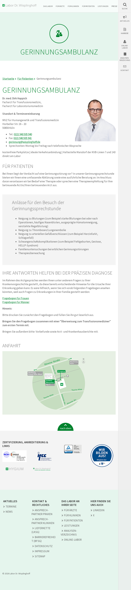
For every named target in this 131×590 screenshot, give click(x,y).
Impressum (42, 551)
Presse (114, 6)
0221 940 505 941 (23, 138)
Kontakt (125, 70)
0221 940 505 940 (23, 134)
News (9, 511)
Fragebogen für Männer (15, 302)
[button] (124, 6)
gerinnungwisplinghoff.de (24, 142)
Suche (124, 9)
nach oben (65, 428)
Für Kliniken (73, 6)
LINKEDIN (98, 510)
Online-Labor (124, 47)
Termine (11, 506)
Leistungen (103, 6)
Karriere (124, 33)
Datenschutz (44, 546)
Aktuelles (124, 21)
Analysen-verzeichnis (124, 59)
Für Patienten (88, 6)
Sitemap (40, 556)
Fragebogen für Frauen (15, 298)
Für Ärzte (60, 6)
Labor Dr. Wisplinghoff (20, 5)
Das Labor (48, 6)
